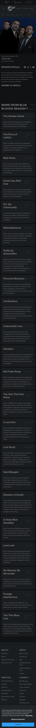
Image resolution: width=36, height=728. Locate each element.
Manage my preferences (18, 719)
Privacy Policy (29, 715)
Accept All (18, 724)
